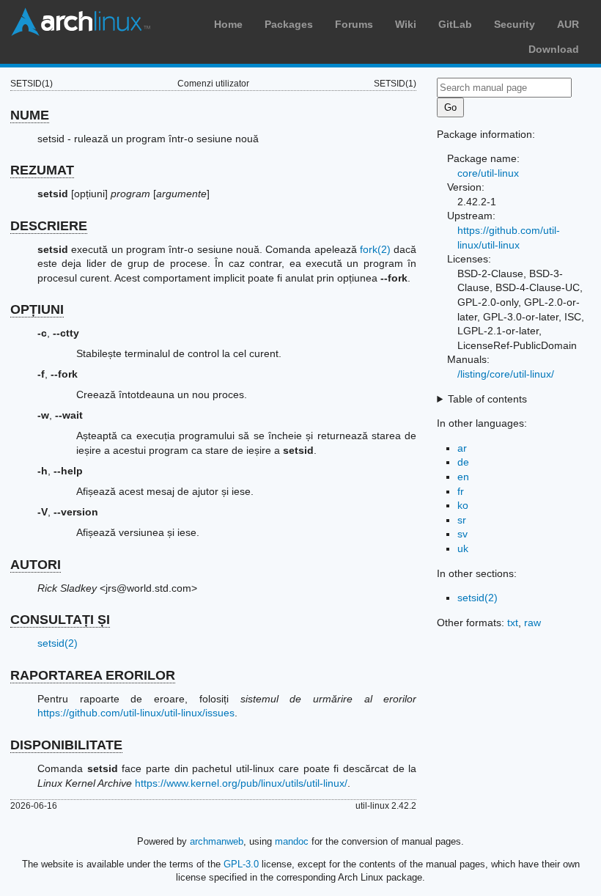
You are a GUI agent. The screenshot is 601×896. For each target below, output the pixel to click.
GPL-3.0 (241, 864)
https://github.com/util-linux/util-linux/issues (136, 713)
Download (553, 49)
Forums (354, 24)
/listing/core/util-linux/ (505, 374)
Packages (289, 24)
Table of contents (487, 399)
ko (462, 505)
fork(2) (375, 249)
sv (462, 534)
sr (461, 520)
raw (532, 622)
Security (514, 24)
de (463, 462)
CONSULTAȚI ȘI (60, 619)
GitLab (455, 24)
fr (460, 491)
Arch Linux (80, 22)
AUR (568, 24)
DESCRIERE (48, 226)
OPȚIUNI (37, 309)
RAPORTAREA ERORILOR (92, 675)
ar (462, 448)
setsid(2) (57, 643)
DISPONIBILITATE (66, 745)
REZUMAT (42, 170)
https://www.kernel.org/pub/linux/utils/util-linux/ (241, 783)
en (463, 476)
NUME (29, 115)
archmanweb (216, 841)
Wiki (405, 24)
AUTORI (35, 564)
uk (462, 548)
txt (512, 622)
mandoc (292, 841)
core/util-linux (488, 173)
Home (228, 24)
